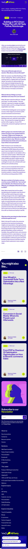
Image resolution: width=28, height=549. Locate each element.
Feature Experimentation (7, 452)
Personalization (5, 454)
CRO (2, 494)
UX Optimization (5, 505)
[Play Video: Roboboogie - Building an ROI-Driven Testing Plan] (14, 58)
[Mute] (19, 66)
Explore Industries (7, 509)
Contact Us (4, 437)
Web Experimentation (6, 449)
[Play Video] (2, 66)
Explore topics (6, 486)
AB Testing (4, 491)
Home (3, 9)
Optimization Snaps (6, 472)
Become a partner (6, 439)
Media (3, 528)
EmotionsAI (4, 457)
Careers (3, 442)
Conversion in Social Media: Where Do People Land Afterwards (12, 316)
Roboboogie (22, 49)
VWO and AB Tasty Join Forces (9, 478)
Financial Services (6, 523)
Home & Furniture (6, 525)
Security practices (6, 434)
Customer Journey (6, 497)
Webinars (3, 483)
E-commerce (4, 517)
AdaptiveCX (4, 475)
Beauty (3, 515)
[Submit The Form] (24, 417)
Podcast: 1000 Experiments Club (9, 470)
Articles (7, 9)
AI (2, 489)
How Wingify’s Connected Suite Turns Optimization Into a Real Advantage (13, 280)
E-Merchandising (5, 460)
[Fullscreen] (25, 66)
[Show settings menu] (22, 66)
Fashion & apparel (6, 520)
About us (4, 431)
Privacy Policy (7, 424)
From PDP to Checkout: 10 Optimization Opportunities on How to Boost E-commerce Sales (13, 354)
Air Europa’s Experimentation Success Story (12, 480)
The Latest (4, 467)
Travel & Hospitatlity (6, 512)
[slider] (12, 66)
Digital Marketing (5, 502)
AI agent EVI (4, 462)
